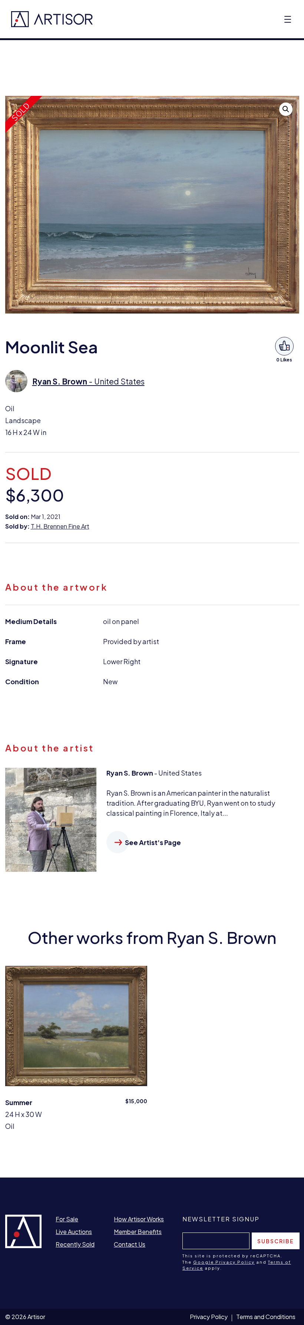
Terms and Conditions (265, 1317)
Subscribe (275, 1241)
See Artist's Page (153, 842)
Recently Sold (75, 1244)
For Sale (67, 1219)
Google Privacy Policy (224, 1262)
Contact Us (129, 1244)
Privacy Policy (209, 1317)
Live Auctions (74, 1231)
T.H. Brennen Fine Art (60, 526)
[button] (286, 109)
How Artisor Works (139, 1219)
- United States (88, 381)
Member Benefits (138, 1231)
